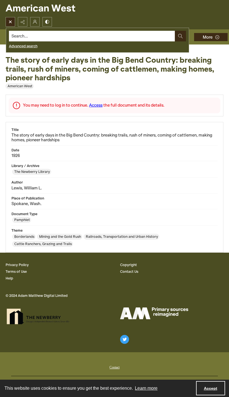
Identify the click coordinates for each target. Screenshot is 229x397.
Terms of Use (16, 271)
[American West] (50, 8)
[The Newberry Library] (40, 316)
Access (95, 105)
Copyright (128, 265)
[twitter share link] (124, 339)
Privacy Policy (17, 265)
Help (9, 278)
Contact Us (129, 271)
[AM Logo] (154, 313)
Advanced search (23, 46)
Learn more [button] (146, 388)
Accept (210, 388)
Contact (114, 367)
